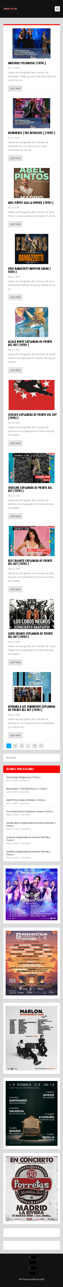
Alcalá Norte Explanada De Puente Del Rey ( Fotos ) (30, 343)
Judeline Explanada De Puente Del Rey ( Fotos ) (30, 489)
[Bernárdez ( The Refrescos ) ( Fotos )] (31, 113)
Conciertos (25, 780)
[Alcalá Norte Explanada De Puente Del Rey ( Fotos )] (31, 322)
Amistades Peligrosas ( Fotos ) (27, 63)
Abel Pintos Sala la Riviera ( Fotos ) (30, 203)
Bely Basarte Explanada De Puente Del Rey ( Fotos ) (30, 562)
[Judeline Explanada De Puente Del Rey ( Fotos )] (31, 468)
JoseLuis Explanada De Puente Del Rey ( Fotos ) (32, 416)
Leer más (15, 88)
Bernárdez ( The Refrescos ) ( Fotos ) (31, 133)
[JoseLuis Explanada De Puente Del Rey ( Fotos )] (31, 395)
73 (34, 745)
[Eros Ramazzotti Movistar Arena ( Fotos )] (31, 249)
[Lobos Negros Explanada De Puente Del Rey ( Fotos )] (31, 614)
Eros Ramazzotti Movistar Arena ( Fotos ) (29, 270)
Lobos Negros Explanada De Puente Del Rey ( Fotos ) (30, 635)
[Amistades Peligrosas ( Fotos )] (31, 43)
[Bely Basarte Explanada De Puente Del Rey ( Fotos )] (31, 541)
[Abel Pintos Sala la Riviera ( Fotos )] (31, 183)
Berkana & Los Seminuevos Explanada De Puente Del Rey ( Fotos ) (31, 708)
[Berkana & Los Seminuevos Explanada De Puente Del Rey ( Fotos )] (31, 687)
